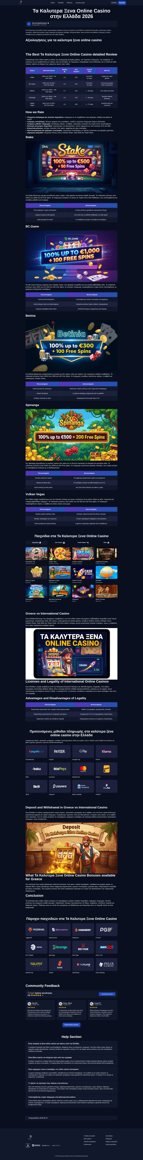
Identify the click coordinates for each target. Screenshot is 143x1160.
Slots (105, 542)
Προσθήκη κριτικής (107, 994)
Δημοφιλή (35, 542)
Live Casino (58, 542)
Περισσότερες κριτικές (71, 1024)
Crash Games (82, 542)
